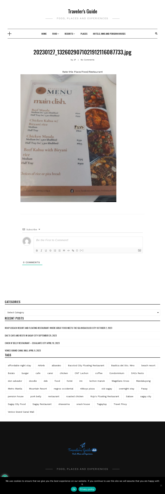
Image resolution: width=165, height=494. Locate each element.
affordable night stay (19, 365)
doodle (33, 381)
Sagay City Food (17, 404)
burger (25, 373)
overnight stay (126, 388)
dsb (46, 381)
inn (80, 381)
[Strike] (50, 250)
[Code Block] (68, 250)
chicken (64, 373)
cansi (50, 373)
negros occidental (63, 388)
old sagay (107, 388)
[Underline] (46, 250)
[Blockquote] (64, 250)
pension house (16, 396)
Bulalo (11, 373)
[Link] (73, 250)
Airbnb (41, 365)
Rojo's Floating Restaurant (104, 396)
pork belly (35, 396)
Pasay (144, 388)
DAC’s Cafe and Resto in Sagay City (21, 335)
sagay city (145, 396)
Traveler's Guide (82, 11)
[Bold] (37, 250)
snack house (83, 404)
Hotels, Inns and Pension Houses (109, 33)
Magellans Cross (120, 381)
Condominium (116, 373)
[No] (161, 485)
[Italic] (41, 250)
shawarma (64, 404)
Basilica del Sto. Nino (123, 365)
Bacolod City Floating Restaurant (86, 365)
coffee (98, 373)
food (57, 381)
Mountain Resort (38, 388)
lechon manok (97, 381)
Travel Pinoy (120, 404)
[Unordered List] (59, 250)
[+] (81, 250)
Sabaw (129, 396)
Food (54, 33)
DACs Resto (137, 373)
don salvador (15, 381)
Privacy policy (87, 489)
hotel (70, 381)
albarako (56, 365)
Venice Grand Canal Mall (16, 350)
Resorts (69, 33)
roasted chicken (74, 396)
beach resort (148, 365)
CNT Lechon (81, 373)
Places (84, 33)
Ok (74, 489)
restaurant (53, 396)
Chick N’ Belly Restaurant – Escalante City (25, 343)
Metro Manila (15, 388)
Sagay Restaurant (42, 404)
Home (44, 33)
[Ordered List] (55, 250)
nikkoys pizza (87, 388)
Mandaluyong (143, 381)
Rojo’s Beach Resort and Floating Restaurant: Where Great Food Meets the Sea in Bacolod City (50, 327)
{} (77, 250)
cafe (38, 373)
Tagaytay (102, 404)
